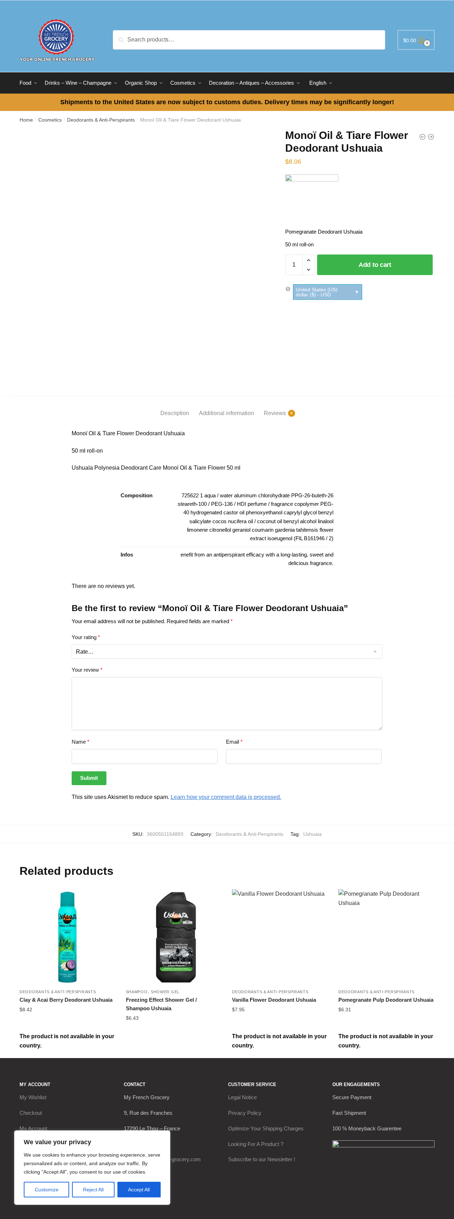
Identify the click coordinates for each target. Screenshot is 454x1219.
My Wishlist (33, 1097)
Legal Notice (242, 1097)
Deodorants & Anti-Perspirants (101, 120)
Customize (47, 1189)
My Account (33, 1128)
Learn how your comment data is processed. (226, 797)
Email (234, 742)
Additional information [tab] (226, 413)
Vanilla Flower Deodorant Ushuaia (274, 1000)
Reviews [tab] (275, 413)
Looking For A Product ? (255, 1144)
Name (80, 742)
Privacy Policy (244, 1113)
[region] (92, 1167)
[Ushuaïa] (311, 201)
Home (26, 120)
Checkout (31, 1113)
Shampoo (137, 992)
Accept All (139, 1189)
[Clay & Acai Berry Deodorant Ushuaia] (67, 937)
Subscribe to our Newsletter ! (261, 1159)
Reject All (93, 1189)
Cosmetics (50, 120)
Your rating (86, 637)
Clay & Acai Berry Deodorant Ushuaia (66, 1000)
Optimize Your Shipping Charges (266, 1128)
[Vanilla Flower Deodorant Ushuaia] (280, 937)
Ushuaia (312, 834)
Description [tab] (174, 413)
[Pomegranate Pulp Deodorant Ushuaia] (386, 937)
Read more (67, 1024)
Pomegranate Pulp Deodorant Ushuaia (385, 1000)
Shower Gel (165, 992)
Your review (87, 670)
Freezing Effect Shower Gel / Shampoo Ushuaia (161, 1004)
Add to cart (375, 264)
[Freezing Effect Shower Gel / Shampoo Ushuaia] (174, 937)
